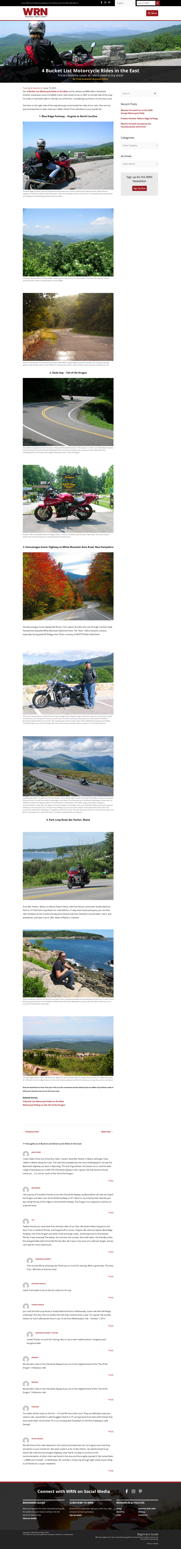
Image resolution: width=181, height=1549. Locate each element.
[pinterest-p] (109, 2)
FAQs (118, 1515)
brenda (35, 1357)
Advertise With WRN (147, 1508)
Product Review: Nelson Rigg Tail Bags (139, 118)
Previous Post (31, 1131)
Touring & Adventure (32, 88)
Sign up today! (76, 1515)
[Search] (157, 3)
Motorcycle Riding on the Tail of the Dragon (44, 1105)
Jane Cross (36, 1152)
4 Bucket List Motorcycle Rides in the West (47, 91)
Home (119, 1508)
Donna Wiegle (38, 1305)
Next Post (107, 1131)
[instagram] (106, 2)
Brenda (35, 1382)
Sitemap (141, 1512)
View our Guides (30, 1518)
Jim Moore (36, 1188)
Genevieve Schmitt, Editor (46, 1333)
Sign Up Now (139, 188)
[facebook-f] (102, 2)
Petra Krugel (37, 1439)
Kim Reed (35, 1407)
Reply (111, 1180)
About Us (120, 1512)
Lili (33, 1220)
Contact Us (143, 1515)
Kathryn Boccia (39, 1284)
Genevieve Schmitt (43, 1259)
